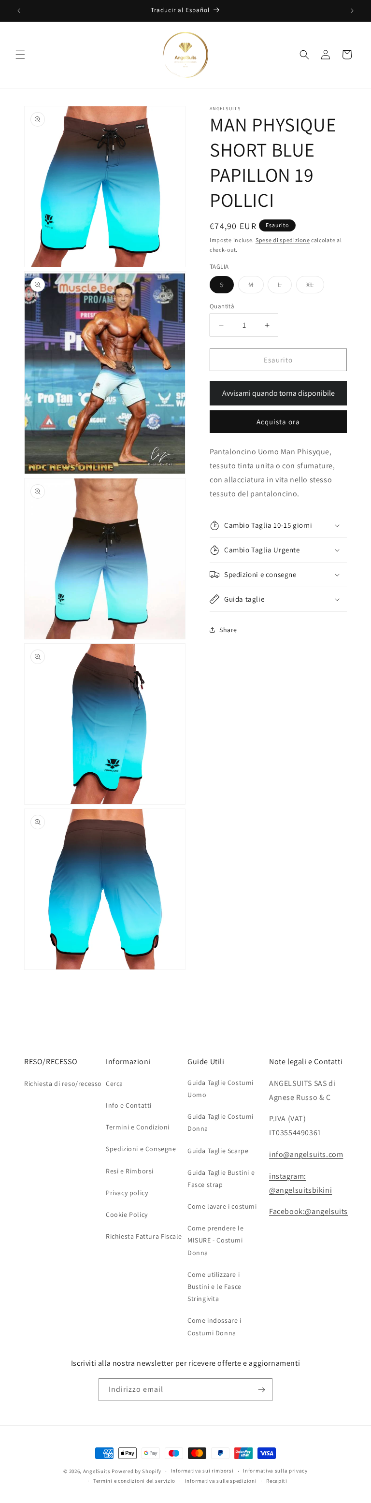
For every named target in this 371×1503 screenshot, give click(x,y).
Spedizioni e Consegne (141, 1148)
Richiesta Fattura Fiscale (144, 1236)
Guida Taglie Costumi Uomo (220, 1088)
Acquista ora (278, 421)
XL (315, 286)
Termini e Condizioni (138, 1127)
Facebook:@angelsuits (308, 1211)
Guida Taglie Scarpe (217, 1150)
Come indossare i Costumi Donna (214, 1326)
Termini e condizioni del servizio (134, 1480)
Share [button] (228, 629)
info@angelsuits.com (306, 1154)
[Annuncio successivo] (352, 10)
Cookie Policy (127, 1214)
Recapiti (276, 1480)
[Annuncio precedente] (18, 10)
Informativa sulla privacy (275, 1470)
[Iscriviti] (261, 1389)
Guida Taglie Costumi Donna (220, 1122)
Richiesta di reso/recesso (63, 1083)
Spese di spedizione (283, 240)
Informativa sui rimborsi (202, 1470)
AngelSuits (97, 1471)
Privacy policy (127, 1192)
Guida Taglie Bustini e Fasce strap (221, 1178)
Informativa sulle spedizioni (221, 1480)
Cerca (114, 1083)
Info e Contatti (129, 1105)
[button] (20, 54)
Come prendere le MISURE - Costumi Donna (215, 1240)
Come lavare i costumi (222, 1206)
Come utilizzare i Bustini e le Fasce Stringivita (214, 1286)
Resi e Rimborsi (130, 1171)
